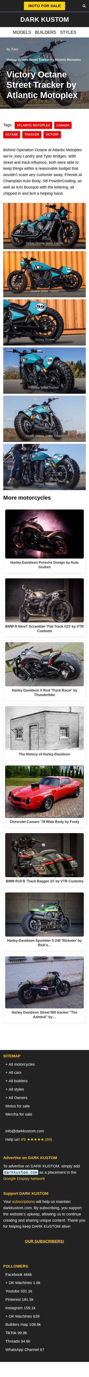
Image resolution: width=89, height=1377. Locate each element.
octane (11, 134)
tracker (31, 134)
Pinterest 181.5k (19, 1299)
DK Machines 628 (24, 1316)
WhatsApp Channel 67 (24, 1350)
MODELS (22, 32)
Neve (22, 1372)
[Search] (84, 6)
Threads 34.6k (17, 1341)
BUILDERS (45, 32)
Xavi (14, 49)
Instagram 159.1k (20, 1308)
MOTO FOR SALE (44, 6)
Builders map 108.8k (23, 1324)
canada (62, 125)
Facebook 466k (18, 1274)
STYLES (68, 32)
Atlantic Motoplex (33, 125)
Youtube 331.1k (18, 1291)
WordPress (61, 1372)
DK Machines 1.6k (24, 1283)
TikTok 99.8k (16, 1333)
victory (52, 134)
